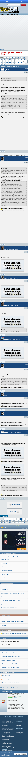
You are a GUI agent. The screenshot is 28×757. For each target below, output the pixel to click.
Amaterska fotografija (7, 585)
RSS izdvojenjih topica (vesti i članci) (10, 682)
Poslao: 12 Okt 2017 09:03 (13, 249)
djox (5, 160)
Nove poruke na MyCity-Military (8, 553)
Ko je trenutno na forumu (7, 691)
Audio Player (5, 589)
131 (21, 57)
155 (13, 62)
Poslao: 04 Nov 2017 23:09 (13, 305)
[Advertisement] (14, 31)
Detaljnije (15, 697)
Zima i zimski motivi (7, 596)
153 (7, 62)
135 (7, 59)
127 (9, 57)
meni (7, 1)
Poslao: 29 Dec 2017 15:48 (16, 432)
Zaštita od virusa (19, 722)
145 (10, 61)
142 (1, 61)
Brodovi (8, 47)
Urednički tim (20, 716)
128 (12, 57)
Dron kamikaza (5, 567)
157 (18, 62)
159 (18, 522)
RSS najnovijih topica (7, 675)
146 (13, 61)
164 (4, 64)
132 (24, 57)
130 (18, 57)
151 (1, 62)
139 (18, 59)
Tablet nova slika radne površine (9, 604)
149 (21, 61)
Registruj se (5, 154)
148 (18, 61)
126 (6, 57)
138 (15, 59)
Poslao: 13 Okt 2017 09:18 (14, 278)
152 (4, 62)
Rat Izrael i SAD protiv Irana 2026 (10, 618)
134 (4, 59)
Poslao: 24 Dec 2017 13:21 (13, 414)
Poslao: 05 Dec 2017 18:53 (13, 395)
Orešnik (4, 625)
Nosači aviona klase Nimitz (8, 660)
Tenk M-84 (4, 563)
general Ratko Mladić (7, 570)
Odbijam (24, 754)
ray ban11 (6, 70)
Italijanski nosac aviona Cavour (9, 652)
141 (24, 59)
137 (13, 59)
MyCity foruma (4, 749)
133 (1, 59)
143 (4, 61)
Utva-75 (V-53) (5, 559)
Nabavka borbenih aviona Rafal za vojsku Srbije (13, 621)
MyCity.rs (19, 721)
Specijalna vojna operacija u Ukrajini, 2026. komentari (14, 556)
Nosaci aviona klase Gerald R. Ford (10, 663)
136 (10, 59)
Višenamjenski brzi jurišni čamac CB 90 (11, 656)
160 (1, 64)
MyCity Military (3, 47)
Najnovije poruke (8, 716)
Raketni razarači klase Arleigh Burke (10, 667)
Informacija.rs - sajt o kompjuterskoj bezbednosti (13, 593)
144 (7, 61)
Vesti (16, 721)
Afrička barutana (6, 577)
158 (21, 62)
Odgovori (5, 516)
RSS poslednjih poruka (7, 679)
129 (15, 57)
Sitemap (14, 716)
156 (15, 62)
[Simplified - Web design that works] (20, 733)
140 (21, 59)
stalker (6, 278)
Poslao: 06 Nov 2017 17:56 (15, 339)
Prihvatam (17, 754)
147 (15, 61)
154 (10, 62)
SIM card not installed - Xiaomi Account (11, 600)
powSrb (6, 339)
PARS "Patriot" (5, 574)
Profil (3, 151)
